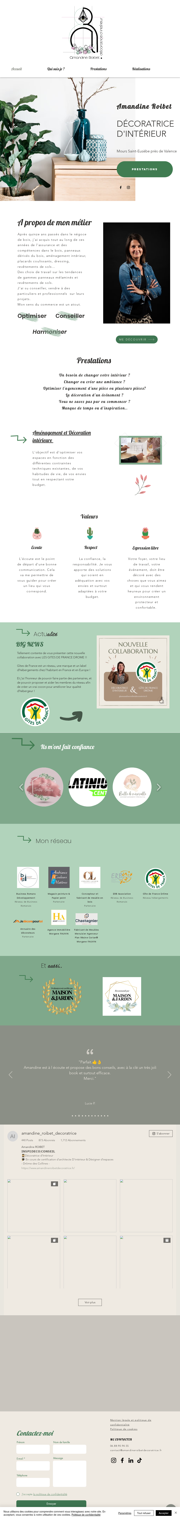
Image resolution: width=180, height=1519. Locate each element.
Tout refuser (144, 1513)
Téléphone (22, 1475)
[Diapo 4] (98, 1115)
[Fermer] (176, 1513)
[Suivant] (169, 1075)
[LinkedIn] (130, 1460)
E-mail (20, 1458)
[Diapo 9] (72, 1115)
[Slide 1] (88, 1115)
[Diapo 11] (79, 1116)
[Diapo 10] (75, 1115)
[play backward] (21, 787)
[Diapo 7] (107, 1115)
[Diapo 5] (101, 1115)
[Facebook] (121, 187)
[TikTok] (139, 1460)
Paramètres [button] (124, 1513)
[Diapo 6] (104, 1115)
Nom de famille (61, 1442)
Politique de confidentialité (86, 1514)
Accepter (164, 1513)
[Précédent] (10, 1075)
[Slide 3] (95, 1115)
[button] (43, 787)
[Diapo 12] (82, 1115)
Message (58, 1458)
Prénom (21, 1442)
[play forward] (159, 787)
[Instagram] (128, 187)
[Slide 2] (91, 1115)
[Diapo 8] (85, 1115)
